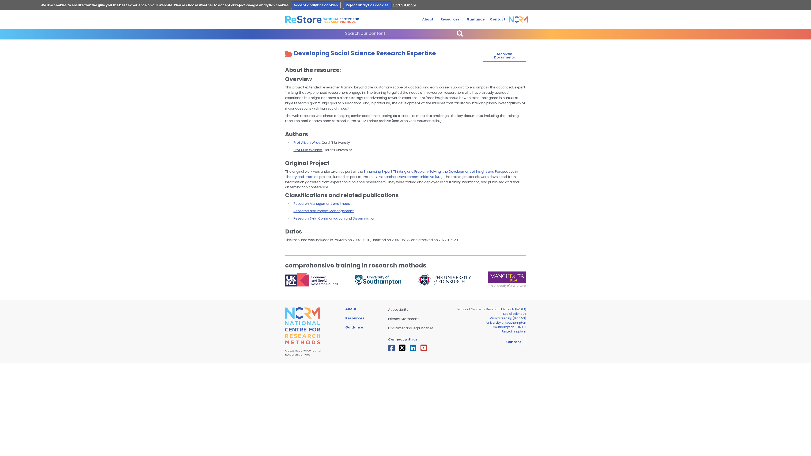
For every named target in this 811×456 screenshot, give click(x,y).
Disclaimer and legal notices (411, 328)
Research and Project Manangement (324, 211)
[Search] (459, 33)
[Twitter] (402, 348)
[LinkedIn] (413, 348)
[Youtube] (423, 348)
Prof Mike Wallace (308, 150)
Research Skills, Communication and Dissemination (335, 218)
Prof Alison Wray (307, 142)
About (427, 19)
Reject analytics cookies (367, 5)
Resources (450, 19)
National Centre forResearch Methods (303, 352)
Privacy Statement (403, 318)
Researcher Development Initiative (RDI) (410, 176)
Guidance (476, 19)
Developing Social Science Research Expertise (365, 53)
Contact (497, 19)
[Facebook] (391, 348)
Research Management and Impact (323, 203)
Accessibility (398, 309)
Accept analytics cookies (316, 5)
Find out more (404, 5)
